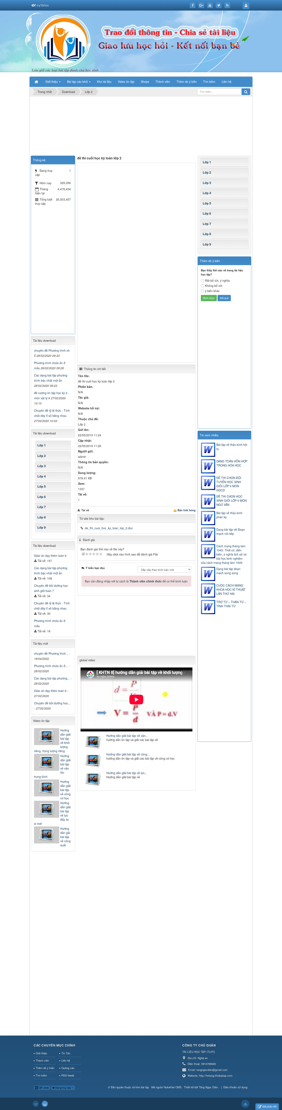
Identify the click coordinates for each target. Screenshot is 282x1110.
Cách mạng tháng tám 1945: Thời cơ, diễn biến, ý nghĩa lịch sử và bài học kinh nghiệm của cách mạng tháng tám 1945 (223, 554)
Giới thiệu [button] (52, 81)
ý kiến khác (212, 291)
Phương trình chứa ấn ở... (51, 666)
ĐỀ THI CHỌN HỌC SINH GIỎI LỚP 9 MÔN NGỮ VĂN (231, 500)
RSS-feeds (67, 1075)
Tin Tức (65, 1053)
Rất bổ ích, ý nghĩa (217, 280)
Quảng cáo (67, 1068)
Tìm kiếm (41, 1075)
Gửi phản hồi (269, 1106)
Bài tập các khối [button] (78, 81)
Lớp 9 (207, 244)
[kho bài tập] (63, 41)
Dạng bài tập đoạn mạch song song (228, 571)
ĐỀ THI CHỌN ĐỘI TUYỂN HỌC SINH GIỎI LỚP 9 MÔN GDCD (228, 484)
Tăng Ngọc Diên (208, 1087)
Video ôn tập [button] (126, 81)
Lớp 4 (207, 193)
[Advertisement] (141, 127)
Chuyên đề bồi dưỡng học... (52, 703)
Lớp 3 (207, 182)
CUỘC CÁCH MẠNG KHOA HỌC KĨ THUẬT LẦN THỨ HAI (230, 589)
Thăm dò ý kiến (45, 1068)
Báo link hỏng (187, 510)
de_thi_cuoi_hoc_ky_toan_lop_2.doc (109, 528)
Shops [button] (145, 81)
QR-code (43, 1087)
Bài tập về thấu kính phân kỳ (229, 515)
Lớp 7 (207, 223)
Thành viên (42, 1060)
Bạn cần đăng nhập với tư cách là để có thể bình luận (136, 581)
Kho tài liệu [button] (104, 81)
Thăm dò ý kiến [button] (187, 81)
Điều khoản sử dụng (235, 1087)
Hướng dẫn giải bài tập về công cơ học (65, 789)
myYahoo (43, 5)
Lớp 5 (207, 203)
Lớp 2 (207, 172)
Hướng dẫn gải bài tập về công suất (65, 836)
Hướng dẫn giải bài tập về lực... (126, 773)
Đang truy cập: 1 (64, 1087)
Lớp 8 (207, 234)
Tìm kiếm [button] (209, 81)
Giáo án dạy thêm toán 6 (50, 555)
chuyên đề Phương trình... (51, 653)
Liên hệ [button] (226, 81)
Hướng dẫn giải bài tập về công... (128, 754)
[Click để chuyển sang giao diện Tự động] (36, 1104)
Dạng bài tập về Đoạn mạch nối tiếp (230, 531)
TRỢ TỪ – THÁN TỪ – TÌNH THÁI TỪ (231, 604)
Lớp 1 (207, 162)
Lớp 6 (207, 213)
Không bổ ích (213, 286)
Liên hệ (65, 1060)
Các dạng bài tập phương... (52, 678)
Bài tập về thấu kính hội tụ (231, 447)
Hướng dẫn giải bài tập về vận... (127, 736)
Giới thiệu (41, 1053)
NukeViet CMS (172, 1087)
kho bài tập (142, 1087)
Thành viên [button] (162, 81)
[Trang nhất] (36, 82)
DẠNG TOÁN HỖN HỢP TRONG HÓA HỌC (231, 463)
